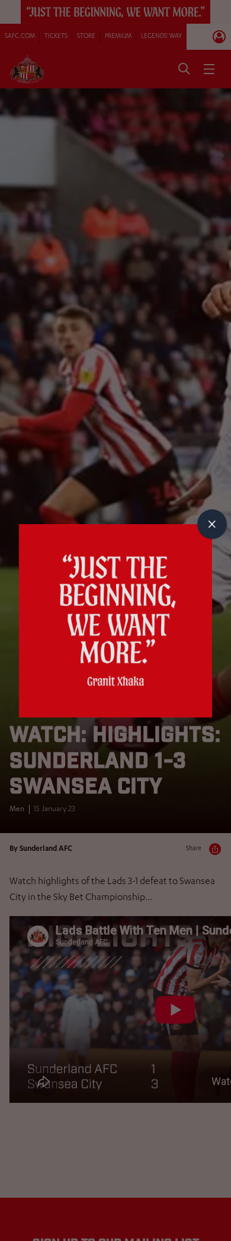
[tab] (212, 524)
